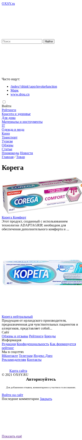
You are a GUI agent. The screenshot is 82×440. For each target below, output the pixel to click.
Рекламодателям (14, 359)
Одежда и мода (13, 129)
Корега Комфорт (14, 217)
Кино (6, 133)
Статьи (7, 149)
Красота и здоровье (16, 114)
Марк (14, 90)
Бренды (50, 336)
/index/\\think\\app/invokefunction (33, 86)
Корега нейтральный (17, 316)
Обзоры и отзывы (15, 336)
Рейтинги (9, 110)
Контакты (34, 359)
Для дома (9, 118)
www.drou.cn (20, 94)
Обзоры (7, 145)
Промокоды (10, 153)
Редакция (9, 344)
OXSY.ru (8, 3)
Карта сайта (18, 371)
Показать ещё (12, 436)
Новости (26, 153)
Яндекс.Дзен (42, 356)
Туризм (7, 141)
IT (3, 125)
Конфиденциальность (33, 344)
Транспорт (9, 137)
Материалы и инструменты (22, 122)
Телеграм (26, 356)
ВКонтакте (10, 356)
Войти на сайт (12, 395)
